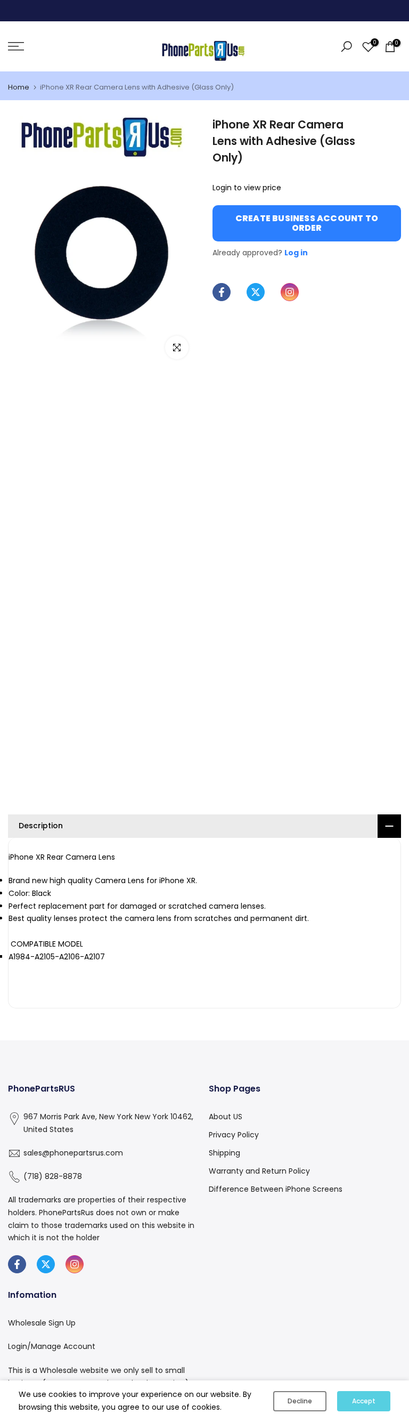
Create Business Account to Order (306, 223)
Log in (296, 252)
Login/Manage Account (51, 1346)
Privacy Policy (234, 1134)
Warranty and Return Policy (259, 1171)
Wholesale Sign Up (42, 1323)
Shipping (224, 1153)
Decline (300, 1400)
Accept (363, 1400)
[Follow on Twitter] (256, 292)
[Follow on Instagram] (290, 292)
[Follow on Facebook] (221, 292)
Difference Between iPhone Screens (275, 1189)
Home (18, 87)
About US (225, 1116)
